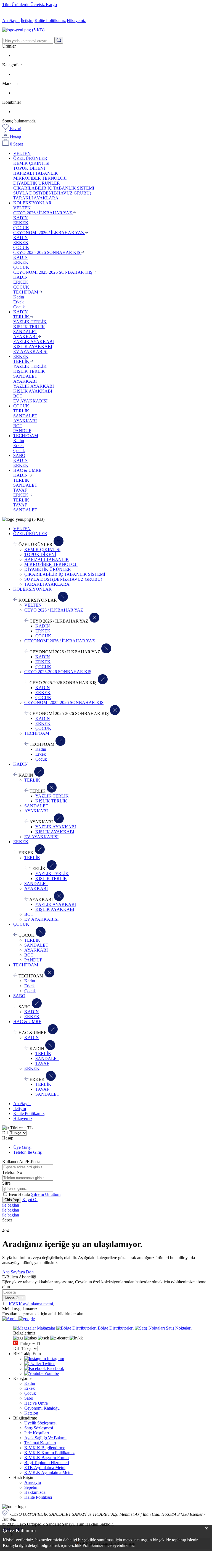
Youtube (51, 1373)
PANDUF (22, 430)
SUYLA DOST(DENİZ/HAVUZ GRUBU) (52, 193)
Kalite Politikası (38, 1497)
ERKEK (20, 222)
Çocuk (19, 307)
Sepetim (31, 1487)
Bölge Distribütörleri (116, 1328)
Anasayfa (32, 1482)
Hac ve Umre (36, 1403)
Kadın (18, 297)
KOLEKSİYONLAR (32, 203)
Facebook (55, 1368)
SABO (19, 455)
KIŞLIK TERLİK (29, 326)
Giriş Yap (11, 1200)
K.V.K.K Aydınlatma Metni (48, 1472)
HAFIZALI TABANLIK (35, 173)
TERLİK (21, 316)
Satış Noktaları (178, 1328)
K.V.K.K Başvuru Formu (46, 1457)
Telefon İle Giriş (27, 1152)
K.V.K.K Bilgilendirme (44, 1447)
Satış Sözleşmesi (38, 1428)
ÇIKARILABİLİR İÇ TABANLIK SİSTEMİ (53, 188)
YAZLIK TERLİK (30, 321)
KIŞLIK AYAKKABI (32, 346)
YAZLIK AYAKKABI (33, 341)
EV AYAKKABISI (30, 351)
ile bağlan (10, 1205)
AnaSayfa (11, 20)
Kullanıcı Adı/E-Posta (21, 1161)
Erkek (18, 302)
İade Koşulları (36, 1433)
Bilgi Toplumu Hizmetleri (46, 1462)
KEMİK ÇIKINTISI (31, 163)
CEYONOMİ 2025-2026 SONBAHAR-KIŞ (53, 272)
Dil (5, 1132)
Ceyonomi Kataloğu (42, 1408)
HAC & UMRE (27, 470)
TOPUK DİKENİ (29, 168)
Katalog (31, 1413)
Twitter (48, 1363)
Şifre (6, 1183)
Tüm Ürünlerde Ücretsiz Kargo (29, 4)
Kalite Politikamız (50, 20)
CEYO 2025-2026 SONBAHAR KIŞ (47, 252)
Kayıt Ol (30, 1199)
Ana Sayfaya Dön (18, 1272)
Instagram (55, 1358)
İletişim (27, 20)
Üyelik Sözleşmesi (40, 1423)
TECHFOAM (26, 292)
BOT (17, 396)
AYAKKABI (25, 336)
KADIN (20, 217)
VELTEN (22, 153)
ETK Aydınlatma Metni (44, 1467)
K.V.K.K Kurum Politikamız (49, 1452)
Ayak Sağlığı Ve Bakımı (45, 1437)
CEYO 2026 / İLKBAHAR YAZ (43, 212)
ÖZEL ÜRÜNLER (30, 158)
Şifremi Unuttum (45, 1194)
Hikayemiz (76, 20)
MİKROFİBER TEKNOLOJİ (40, 178)
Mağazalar (46, 1328)
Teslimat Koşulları (40, 1442)
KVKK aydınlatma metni (31, 1303)
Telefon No (12, 1172)
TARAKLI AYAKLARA (36, 198)
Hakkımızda (35, 1492)
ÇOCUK (21, 227)
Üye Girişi (22, 1147)
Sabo (28, 1398)
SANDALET (25, 331)
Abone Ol (12, 1298)
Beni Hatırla (20, 1194)
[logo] (106, 30)
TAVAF (20, 490)
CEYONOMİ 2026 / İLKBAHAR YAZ (49, 232)
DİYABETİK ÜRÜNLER (36, 183)
